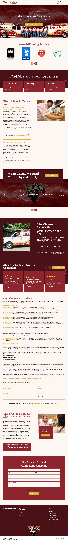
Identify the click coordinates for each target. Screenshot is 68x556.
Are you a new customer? (13, 479)
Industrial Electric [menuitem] (38, 3)
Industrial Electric (52, 517)
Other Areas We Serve (53, 519)
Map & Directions (22, 517)
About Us (51, 511)
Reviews (50, 521)
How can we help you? (13, 482)
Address (10, 475)
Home (50, 509)
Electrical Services (52, 513)
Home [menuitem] (17, 2)
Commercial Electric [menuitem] (32, 3)
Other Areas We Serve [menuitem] (46, 3)
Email (36, 472)
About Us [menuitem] (21, 3)
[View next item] (35, 63)
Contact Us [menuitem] (52, 3)
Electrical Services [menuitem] (25, 3)
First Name (10, 469)
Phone (10, 472)
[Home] (9, 2)
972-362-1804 (60, 2)
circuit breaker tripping (9, 360)
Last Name (36, 469)
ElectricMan (15, 116)
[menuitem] (4, 539)
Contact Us (51, 523)
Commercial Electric (53, 515)
